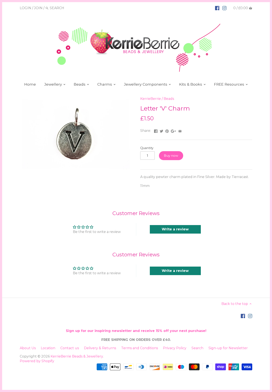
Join (38, 8)
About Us (28, 348)
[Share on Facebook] (155, 130)
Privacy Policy (174, 348)
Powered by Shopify (37, 361)
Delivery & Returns (100, 348)
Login (25, 8)
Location (48, 348)
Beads (169, 99)
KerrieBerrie (150, 99)
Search (197, 348)
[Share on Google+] (173, 130)
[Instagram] (224, 8)
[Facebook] (217, 8)
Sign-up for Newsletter (228, 348)
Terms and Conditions (139, 348)
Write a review (175, 229)
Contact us (69, 348)
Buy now (171, 156)
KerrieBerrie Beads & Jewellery (77, 356)
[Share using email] (180, 130)
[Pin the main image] (167, 130)
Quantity (146, 148)
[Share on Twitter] (161, 130)
